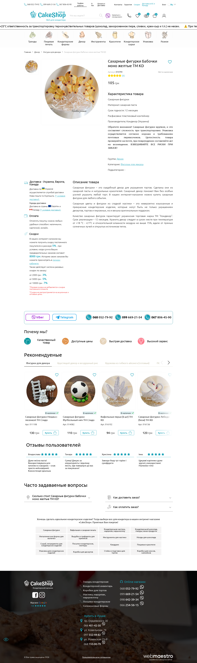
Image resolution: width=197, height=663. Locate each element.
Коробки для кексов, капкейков (146, 552)
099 (129, 593)
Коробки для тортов (95, 590)
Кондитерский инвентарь (97, 585)
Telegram (66, 317)
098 (129, 599)
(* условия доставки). (50, 209)
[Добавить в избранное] (56, 375)
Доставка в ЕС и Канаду (148, 4)
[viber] (142, 598)
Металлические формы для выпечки (51, 537)
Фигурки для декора (52, 52)
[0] (136, 16)
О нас (92, 4)
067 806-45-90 (65, 4)
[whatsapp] (142, 587)
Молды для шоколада (146, 537)
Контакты (118, 4)
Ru (171, 4)
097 (92, 634)
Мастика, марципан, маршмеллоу (94, 596)
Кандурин (114, 544)
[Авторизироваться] (164, 16)
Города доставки (37, 203)
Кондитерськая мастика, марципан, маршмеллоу (114, 530)
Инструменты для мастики (114, 537)
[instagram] (42, 595)
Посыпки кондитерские (96, 601)
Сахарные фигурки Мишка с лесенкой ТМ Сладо (41, 418)
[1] (145, 16)
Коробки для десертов (83, 552)
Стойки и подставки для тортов (114, 552)
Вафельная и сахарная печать (83, 530)
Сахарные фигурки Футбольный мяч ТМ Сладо (78, 418)
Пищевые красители (146, 544)
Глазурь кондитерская (95, 581)
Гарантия (128, 4)
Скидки (137, 4)
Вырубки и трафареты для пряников (83, 537)
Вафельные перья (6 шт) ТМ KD (117, 418)
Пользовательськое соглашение (96, 657)
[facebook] (35, 595)
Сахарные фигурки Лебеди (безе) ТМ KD (153, 418)
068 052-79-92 (33, 4)
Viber (40, 317)
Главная (27, 52)
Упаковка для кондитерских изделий (51, 552)
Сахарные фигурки (51, 530)
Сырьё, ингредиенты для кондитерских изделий (51, 544)
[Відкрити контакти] (129, 16)
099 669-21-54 (49, 4)
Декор (37, 52)
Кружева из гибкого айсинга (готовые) (127, 363)
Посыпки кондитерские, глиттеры (83, 544)
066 (129, 604)
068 (129, 588)
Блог (164, 4)
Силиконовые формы (95, 605)
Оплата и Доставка (101, 4)
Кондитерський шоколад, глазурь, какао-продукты (146, 530)
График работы (80, 4)
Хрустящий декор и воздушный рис (77, 363)
